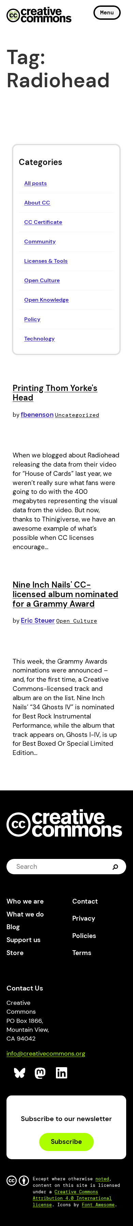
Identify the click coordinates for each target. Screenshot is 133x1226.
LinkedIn (62, 1073)
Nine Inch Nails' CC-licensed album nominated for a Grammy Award (65, 594)
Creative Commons (39, 15)
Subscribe (66, 1141)
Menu (107, 12)
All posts (35, 183)
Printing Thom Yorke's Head (55, 393)
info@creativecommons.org (45, 1053)
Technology (39, 338)
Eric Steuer (38, 620)
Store (15, 953)
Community (40, 241)
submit (116, 866)
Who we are (25, 901)
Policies (84, 936)
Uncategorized (77, 415)
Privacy (83, 918)
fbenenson (37, 414)
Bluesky (20, 1073)
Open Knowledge (46, 299)
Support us (23, 940)
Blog (13, 927)
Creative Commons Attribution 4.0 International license (72, 1198)
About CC (37, 202)
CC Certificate (43, 222)
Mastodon (41, 1073)
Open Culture (42, 280)
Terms (81, 953)
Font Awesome (98, 1205)
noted (102, 1179)
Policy (32, 319)
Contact (85, 901)
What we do (25, 914)
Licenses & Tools (46, 260)
